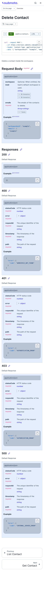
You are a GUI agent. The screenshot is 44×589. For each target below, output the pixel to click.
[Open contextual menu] (16, 24)
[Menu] (40, 3)
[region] (22, 46)
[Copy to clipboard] (39, 42)
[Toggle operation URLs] (5, 34)
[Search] (35, 3)
